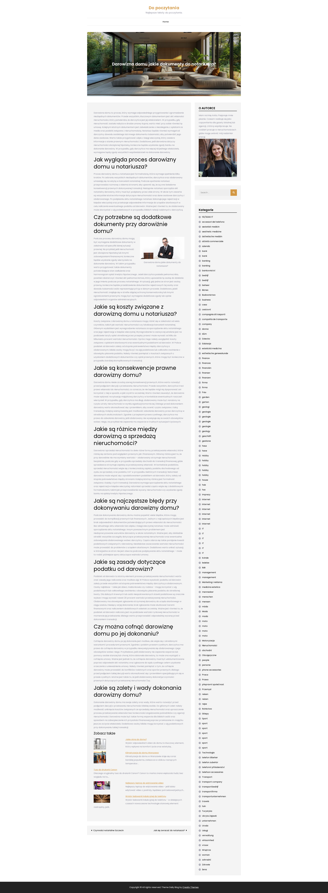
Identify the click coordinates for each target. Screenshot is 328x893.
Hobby (205, 455)
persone (206, 665)
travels (205, 801)
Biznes (205, 290)
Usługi (205, 830)
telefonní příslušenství (213, 767)
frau (204, 392)
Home (166, 21)
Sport (205, 718)
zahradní (206, 859)
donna (205, 329)
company (207, 324)
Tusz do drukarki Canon (105, 769)
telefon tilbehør (210, 757)
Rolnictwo (207, 708)
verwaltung (207, 835)
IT (203, 528)
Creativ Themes (190, 887)
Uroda (205, 825)
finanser (206, 372)
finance (206, 358)
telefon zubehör (210, 762)
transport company (212, 781)
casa (204, 304)
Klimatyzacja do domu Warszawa (142, 752)
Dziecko (206, 338)
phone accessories (211, 669)
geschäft (206, 436)
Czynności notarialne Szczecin (108, 830)
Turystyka (207, 811)
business (206, 299)
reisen (205, 694)
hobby (205, 460)
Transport (207, 776)
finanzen (206, 377)
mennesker (208, 591)
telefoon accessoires (212, 772)
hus (204, 489)
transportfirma (209, 791)
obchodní (207, 650)
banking (206, 260)
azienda (206, 246)
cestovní (206, 309)
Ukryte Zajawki (209, 815)
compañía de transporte (214, 319)
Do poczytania (164, 8)
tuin (204, 806)
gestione (206, 441)
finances (206, 363)
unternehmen (209, 820)
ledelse (205, 562)
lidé (204, 567)
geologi (205, 406)
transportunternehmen (214, 796)
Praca (205, 674)
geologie (206, 416)
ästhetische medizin (212, 236)
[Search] (233, 192)
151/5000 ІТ (207, 217)
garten (205, 402)
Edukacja (206, 343)
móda (205, 606)
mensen (206, 601)
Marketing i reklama (212, 582)
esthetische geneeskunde (215, 353)
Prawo (205, 679)
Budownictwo (209, 294)
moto (205, 621)
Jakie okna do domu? (136, 739)
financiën (206, 367)
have (204, 450)
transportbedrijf (210, 786)
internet (206, 499)
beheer (205, 285)
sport (205, 723)
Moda (205, 611)
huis (204, 484)
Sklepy (205, 713)
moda (205, 616)
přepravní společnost (213, 684)
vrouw (205, 845)
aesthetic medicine (211, 231)
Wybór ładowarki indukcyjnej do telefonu (145, 796)
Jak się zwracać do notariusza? (169, 830)
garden (205, 397)
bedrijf (205, 275)
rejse (204, 703)
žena (204, 869)
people (205, 660)
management (209, 572)
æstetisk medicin (210, 226)
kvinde (205, 557)
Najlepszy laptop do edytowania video (144, 783)
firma (204, 382)
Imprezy (206, 494)
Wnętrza (206, 850)
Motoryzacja (208, 640)
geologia (206, 411)
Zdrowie (206, 864)
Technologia (208, 752)
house (205, 479)
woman (206, 854)
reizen (205, 699)
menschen (207, 596)
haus (204, 445)
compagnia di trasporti (213, 314)
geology (206, 431)
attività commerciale (212, 241)
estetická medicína (212, 348)
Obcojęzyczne (209, 655)
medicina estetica (211, 587)
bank (204, 251)
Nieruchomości (209, 645)
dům (204, 333)
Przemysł (206, 689)
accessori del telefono (213, 221)
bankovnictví (208, 270)
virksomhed (208, 840)
